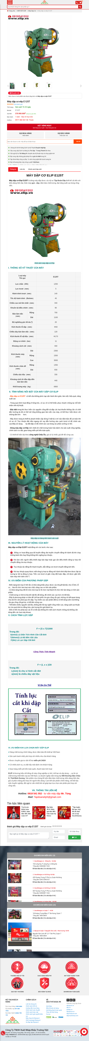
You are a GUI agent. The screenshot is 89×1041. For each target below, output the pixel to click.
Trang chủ (12, 11)
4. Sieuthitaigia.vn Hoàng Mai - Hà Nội (44, 901)
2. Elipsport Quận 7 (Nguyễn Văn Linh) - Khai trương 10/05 (51, 931)
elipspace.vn (70, 1011)
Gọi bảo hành (10, 1013)
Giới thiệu (49, 1006)
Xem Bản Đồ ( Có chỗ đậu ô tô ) (45, 868)
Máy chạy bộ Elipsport (33, 1018)
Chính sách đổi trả (31, 1006)
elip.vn (69, 1007)
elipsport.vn (70, 1005)
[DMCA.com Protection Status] (48, 1017)
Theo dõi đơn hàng (52, 1012)
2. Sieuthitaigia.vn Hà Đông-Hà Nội (43, 874)
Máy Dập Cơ (32, 11)
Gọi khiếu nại (9, 1009)
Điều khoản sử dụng (52, 1008)
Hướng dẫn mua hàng (32, 1008)
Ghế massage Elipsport (33, 1020)
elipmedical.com (72, 1013)
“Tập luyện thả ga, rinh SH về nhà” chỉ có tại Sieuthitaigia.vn (78, 811)
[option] (15, 85)
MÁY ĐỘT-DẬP (21, 11)
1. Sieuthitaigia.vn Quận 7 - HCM (43, 910)
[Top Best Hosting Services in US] (54, 1017)
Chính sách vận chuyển (33, 1010)
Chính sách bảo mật (32, 1012)
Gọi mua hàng (10, 1006)
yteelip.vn (69, 1009)
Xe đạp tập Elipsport (32, 1022)
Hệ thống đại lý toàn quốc (54, 1010)
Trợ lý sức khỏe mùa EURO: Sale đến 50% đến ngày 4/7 (26, 811)
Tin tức (48, 1014)
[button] (8, 86)
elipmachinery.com (72, 1015)
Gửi (75, 837)
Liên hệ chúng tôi (31, 1004)
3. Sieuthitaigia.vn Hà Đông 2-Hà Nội (44, 888)
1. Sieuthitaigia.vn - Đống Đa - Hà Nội (44, 861)
